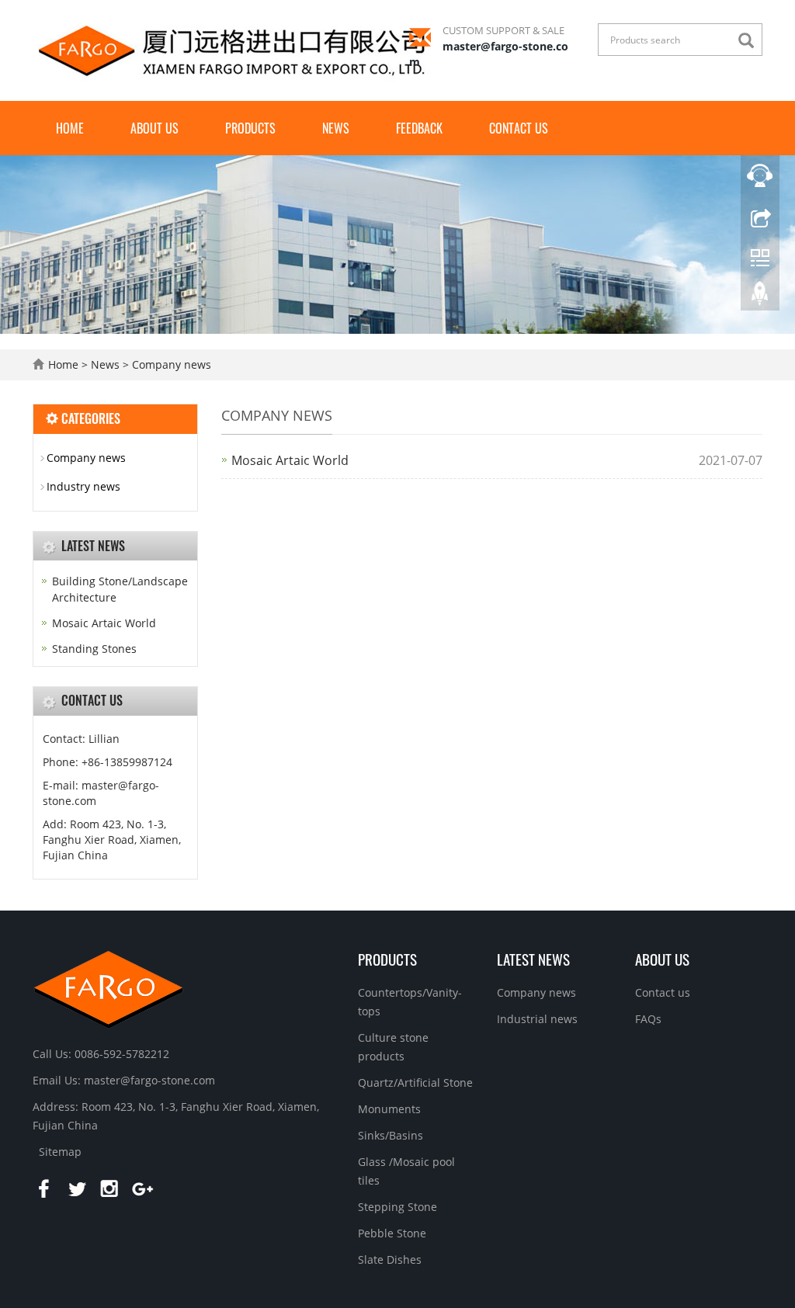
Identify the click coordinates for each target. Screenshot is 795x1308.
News (335, 128)
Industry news (83, 486)
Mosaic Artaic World (290, 460)
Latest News (533, 959)
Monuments (389, 1109)
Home (70, 128)
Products (250, 128)
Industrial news (537, 1018)
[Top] (760, 297)
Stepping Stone (397, 1206)
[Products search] (750, 40)
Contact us (518, 128)
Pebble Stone (392, 1233)
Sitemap (60, 1151)
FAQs (648, 1018)
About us (154, 128)
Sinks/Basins (390, 1135)
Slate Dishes (390, 1259)
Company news (170, 364)
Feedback (419, 128)
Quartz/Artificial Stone (415, 1082)
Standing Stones (94, 648)
